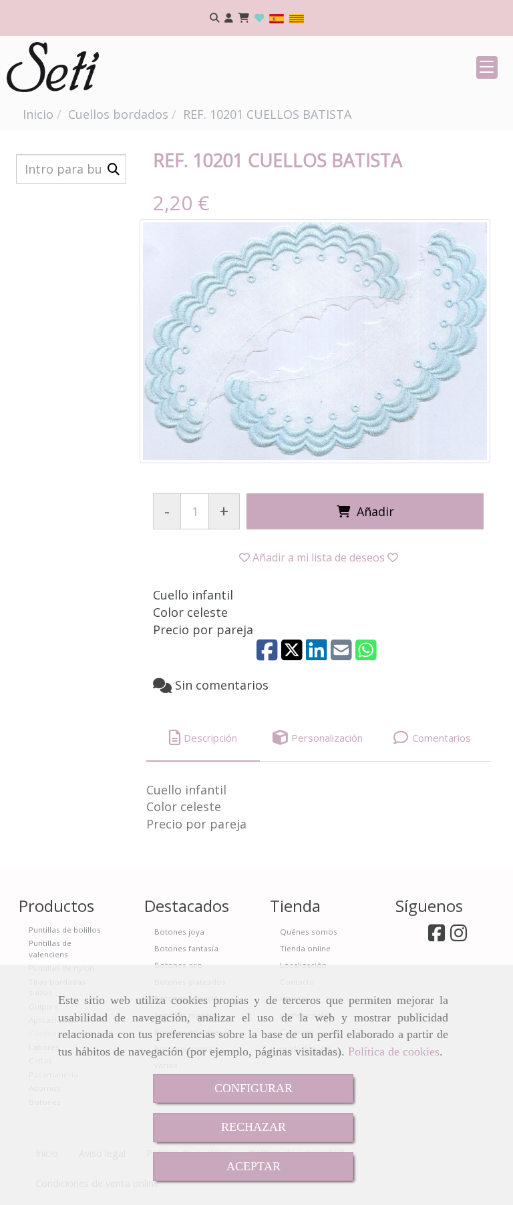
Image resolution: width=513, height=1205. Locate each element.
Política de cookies (394, 1051)
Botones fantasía (186, 948)
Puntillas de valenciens (50, 948)
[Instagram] (458, 936)
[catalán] (296, 17)
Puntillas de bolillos (65, 930)
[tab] (203, 738)
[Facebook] (436, 936)
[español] (276, 17)
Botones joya (179, 932)
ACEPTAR (253, 1166)
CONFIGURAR (253, 1088)
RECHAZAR (253, 1127)
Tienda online (305, 948)
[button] (229, 18)
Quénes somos (308, 932)
